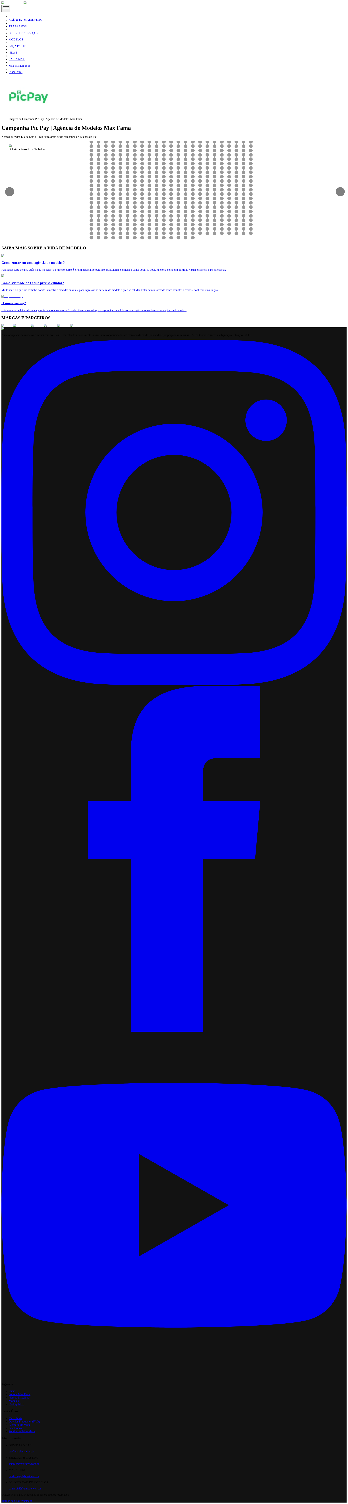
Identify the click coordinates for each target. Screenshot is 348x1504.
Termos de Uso (10, 1500)
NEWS (13, 52)
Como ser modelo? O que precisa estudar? (32, 283)
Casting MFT (16, 1404)
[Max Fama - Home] (12, 3)
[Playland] (37, 325)
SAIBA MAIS (17, 59)
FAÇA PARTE (17, 46)
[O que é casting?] (12, 296)
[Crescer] (7, 325)
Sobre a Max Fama (19, 1394)
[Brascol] (76, 325)
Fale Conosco (16, 1428)
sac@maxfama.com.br (21, 1451)
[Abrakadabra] (22, 325)
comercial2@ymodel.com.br (25, 1488)
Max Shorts (15, 1418)
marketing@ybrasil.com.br (24, 1476)
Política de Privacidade (22, 1431)
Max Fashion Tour (19, 65)
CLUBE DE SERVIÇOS (23, 32)
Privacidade (25, 1500)
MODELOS (16, 39)
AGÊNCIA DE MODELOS (25, 19)
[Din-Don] (64, 325)
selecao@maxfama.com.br (24, 1463)
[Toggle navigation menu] (5, 8)
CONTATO (15, 72)
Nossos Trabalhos (19, 1397)
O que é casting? (13, 303)
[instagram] (174, 684)
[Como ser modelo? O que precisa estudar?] (27, 275)
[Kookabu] (50, 325)
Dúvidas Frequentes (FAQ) (24, 1421)
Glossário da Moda (19, 1424)
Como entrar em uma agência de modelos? (33, 262)
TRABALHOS (18, 26)
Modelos (14, 1400)
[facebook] (174, 1030)
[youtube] (174, 1377)
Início (12, 1391)
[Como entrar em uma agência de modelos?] (27, 255)
